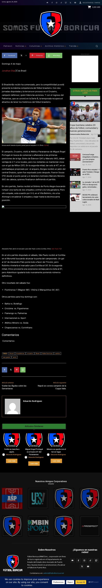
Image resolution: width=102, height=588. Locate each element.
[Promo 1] (12, 498)
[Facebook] (52, 3)
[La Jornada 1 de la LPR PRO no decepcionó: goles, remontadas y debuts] (75, 185)
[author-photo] (4, 454)
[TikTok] (61, 3)
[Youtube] (75, 3)
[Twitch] (66, 3)
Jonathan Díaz (8, 70)
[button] (96, 46)
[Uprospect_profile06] (90, 526)
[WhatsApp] (23, 369)
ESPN (46, 145)
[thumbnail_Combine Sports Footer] (38, 526)
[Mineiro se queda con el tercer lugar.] (56, 440)
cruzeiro (30, 353)
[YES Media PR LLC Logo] (38, 498)
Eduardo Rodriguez (32, 401)
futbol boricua (47, 353)
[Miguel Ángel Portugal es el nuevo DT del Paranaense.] (34, 440)
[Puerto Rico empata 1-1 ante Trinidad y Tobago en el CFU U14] (75, 172)
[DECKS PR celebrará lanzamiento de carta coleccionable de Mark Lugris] (75, 197)
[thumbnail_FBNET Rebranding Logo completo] (64, 498)
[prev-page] (71, 210)
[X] (70, 3)
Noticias (73, 121)
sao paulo (6, 357)
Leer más (11, 461)
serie (14, 357)
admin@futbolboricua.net (53, 573)
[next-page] (75, 210)
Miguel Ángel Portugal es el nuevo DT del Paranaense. (34, 452)
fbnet (38, 353)
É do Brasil (11, 446)
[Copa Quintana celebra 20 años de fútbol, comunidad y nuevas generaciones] (85, 111)
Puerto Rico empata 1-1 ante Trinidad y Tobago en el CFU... (91, 172)
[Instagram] (56, 3)
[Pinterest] (16, 369)
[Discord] (47, 3)
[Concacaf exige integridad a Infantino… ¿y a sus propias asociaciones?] (75, 157)
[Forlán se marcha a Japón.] (12, 440)
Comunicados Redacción (79, 134)
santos (57, 353)
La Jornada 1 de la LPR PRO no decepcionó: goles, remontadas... (90, 184)
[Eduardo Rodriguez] (12, 406)
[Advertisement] (85, 69)
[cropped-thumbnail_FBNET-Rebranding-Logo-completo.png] (90, 498)
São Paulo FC (56, 249)
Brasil (12, 353)
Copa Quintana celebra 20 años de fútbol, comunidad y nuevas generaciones (84, 128)
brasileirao (20, 353)
